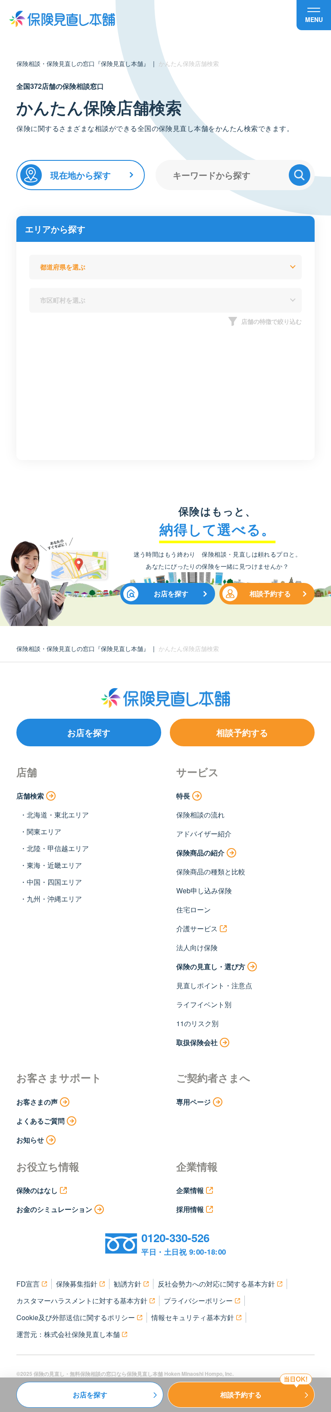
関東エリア (44, 831)
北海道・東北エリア (58, 815)
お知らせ (30, 1140)
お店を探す (171, 593)
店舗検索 (30, 796)
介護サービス (197, 928)
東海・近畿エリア (54, 865)
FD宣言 (28, 1284)
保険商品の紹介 (200, 853)
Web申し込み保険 (204, 890)
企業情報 (190, 1190)
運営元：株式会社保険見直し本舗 (68, 1334)
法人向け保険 (197, 947)
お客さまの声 (37, 1102)
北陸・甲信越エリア (58, 848)
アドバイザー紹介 (203, 834)
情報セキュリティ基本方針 (192, 1317)
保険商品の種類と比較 (210, 872)
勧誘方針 (127, 1284)
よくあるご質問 (40, 1121)
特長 (183, 796)
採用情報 (190, 1209)
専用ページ (193, 1102)
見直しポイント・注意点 (214, 985)
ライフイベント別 (203, 1004)
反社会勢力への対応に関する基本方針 (216, 1284)
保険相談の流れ (200, 815)
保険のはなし (37, 1190)
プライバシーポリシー (198, 1301)
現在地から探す (80, 175)
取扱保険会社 (197, 1042)
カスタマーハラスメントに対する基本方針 (81, 1301)
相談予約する (270, 593)
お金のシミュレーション (54, 1209)
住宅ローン (193, 909)
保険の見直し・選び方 (210, 966)
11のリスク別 (197, 1023)
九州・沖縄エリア (54, 899)
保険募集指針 (76, 1284)
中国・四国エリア (54, 882)
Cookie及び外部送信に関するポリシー (75, 1317)
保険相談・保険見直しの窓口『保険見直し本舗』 (82, 63)
